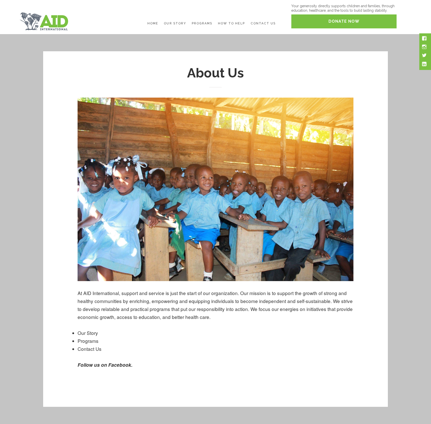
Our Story (88, 332)
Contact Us (90, 348)
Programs (88, 340)
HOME (152, 23)
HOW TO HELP (231, 23)
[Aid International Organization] (44, 20)
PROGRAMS (202, 23)
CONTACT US (263, 23)
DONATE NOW (343, 21)
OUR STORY (175, 23)
